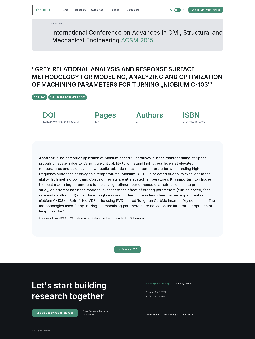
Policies (115, 9)
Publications (79, 9)
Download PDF (129, 249)
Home (65, 9)
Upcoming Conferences (207, 10)
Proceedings (171, 314)
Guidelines (97, 9)
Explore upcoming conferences (55, 312)
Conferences (153, 314)
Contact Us (133, 9)
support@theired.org (157, 283)
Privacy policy (184, 283)
